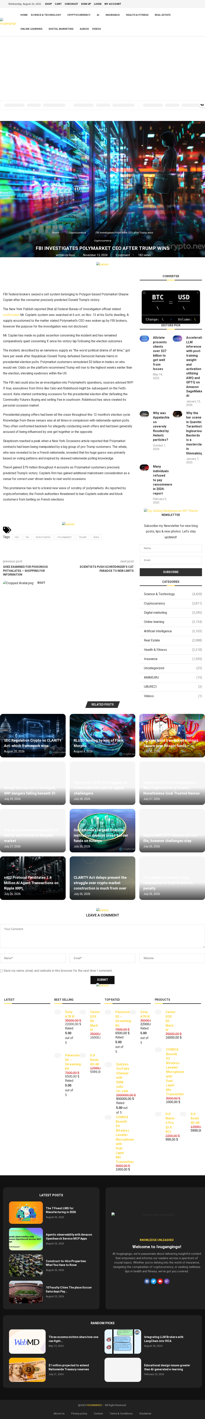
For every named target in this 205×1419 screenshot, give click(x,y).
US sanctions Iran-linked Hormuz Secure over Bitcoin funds (170, 743)
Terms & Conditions (121, 1413)
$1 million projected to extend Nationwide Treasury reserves (69, 1367)
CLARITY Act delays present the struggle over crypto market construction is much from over (100, 883)
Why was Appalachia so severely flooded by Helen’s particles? (161, 426)
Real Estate (163, 15)
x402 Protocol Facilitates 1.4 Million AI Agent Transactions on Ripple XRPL (31, 883)
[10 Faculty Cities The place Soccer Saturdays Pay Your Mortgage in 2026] (26, 1292)
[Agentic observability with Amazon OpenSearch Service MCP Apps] (26, 1239)
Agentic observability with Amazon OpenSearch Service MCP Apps (69, 1237)
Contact (98, 1413)
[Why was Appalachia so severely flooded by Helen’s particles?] (144, 414)
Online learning (31, 29)
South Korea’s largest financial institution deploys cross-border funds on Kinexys (101, 835)
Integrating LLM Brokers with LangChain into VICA (163, 1339)
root (72, 255)
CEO (17, 537)
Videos (96, 29)
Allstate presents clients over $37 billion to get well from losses (160, 353)
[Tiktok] (195, 4)
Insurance (113, 15)
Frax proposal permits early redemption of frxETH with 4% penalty (168, 883)
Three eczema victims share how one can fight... (73, 1339)
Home (24, 15)
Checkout (71, 4)
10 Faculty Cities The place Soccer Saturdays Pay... (69, 1289)
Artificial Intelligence (173, 631)
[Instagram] (186, 4)
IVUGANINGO (94, 1405)
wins (96, 537)
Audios (84, 29)
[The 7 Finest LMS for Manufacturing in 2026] (26, 1212)
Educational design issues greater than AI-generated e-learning (167, 1367)
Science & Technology (46, 15)
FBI (27, 537)
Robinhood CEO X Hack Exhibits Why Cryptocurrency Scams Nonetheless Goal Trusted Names (171, 788)
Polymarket (64, 537)
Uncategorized (173, 668)
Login (97, 4)
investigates (43, 537)
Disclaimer (145, 1413)
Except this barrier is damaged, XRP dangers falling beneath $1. (30, 790)
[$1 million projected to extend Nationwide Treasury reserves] (27, 1370)
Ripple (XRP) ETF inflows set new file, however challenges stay (170, 838)
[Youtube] (190, 4)
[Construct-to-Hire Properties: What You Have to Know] (26, 1265)
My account (113, 4)
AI (98, 15)
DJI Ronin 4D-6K (94, 1060)
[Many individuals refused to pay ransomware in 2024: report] (144, 467)
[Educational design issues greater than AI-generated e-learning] (123, 1370)
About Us (59, 1413)
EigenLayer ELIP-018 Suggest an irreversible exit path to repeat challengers (100, 788)
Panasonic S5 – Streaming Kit (73, 1062)
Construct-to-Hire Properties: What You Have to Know (66, 1263)
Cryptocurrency (78, 15)
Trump (83, 537)
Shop (48, 4)
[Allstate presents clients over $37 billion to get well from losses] (144, 338)
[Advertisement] (102, 66)
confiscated (11, 315)
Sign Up (86, 4)
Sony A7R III (69, 1014)
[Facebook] (177, 4)
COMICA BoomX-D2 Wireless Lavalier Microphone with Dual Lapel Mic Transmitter (125, 1139)
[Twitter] (181, 4)
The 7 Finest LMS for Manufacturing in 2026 (61, 1210)
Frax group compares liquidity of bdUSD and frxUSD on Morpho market (31, 835)
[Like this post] (31, 279)
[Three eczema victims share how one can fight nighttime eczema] (27, 1341)
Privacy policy (79, 1413)
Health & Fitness (137, 15)
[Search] (203, 22)
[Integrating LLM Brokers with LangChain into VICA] (123, 1341)
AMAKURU (173, 677)
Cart (58, 4)
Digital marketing (61, 29)
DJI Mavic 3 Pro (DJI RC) (170, 1123)
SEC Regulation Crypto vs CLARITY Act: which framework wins (32, 743)
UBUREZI (173, 687)
